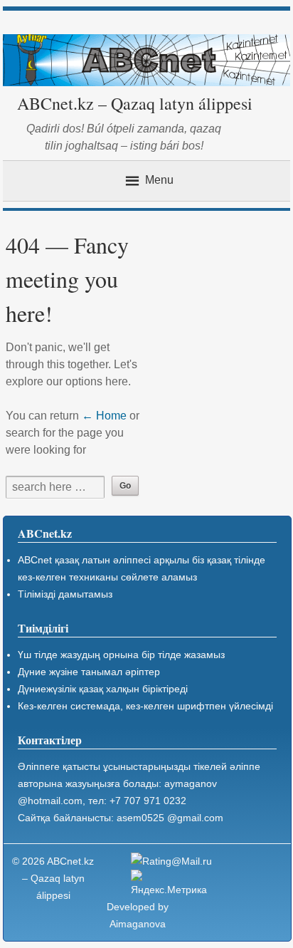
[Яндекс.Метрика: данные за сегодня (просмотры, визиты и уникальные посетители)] (173, 884)
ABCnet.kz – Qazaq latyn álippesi (134, 103)
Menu (159, 180)
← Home (104, 416)
